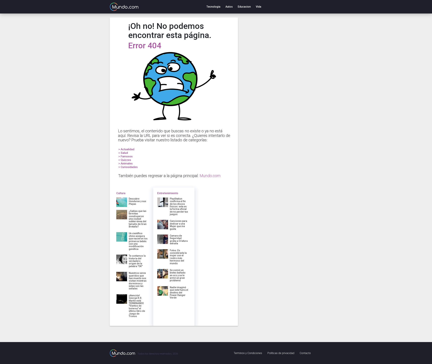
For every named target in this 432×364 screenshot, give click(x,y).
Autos (229, 6)
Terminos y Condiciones (248, 353)
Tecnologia (213, 6)
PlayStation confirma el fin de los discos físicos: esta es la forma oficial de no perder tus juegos (179, 206)
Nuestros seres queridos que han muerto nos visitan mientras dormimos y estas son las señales (137, 281)
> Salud (123, 152)
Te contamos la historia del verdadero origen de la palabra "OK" (137, 261)
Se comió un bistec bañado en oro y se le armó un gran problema (177, 275)
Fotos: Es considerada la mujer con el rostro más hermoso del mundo (178, 257)
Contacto (305, 353)
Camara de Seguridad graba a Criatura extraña (179, 239)
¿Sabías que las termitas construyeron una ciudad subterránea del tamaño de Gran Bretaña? (137, 219)
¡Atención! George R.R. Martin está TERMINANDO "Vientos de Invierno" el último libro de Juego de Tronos (137, 306)
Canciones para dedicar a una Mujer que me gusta (178, 225)
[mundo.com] (122, 353)
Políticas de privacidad (280, 353)
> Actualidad (126, 149)
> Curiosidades (128, 167)
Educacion (244, 6)
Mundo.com (210, 175)
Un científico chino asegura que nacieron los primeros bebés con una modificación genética (138, 241)
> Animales (125, 163)
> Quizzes (124, 160)
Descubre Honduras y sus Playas (137, 201)
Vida (258, 6)
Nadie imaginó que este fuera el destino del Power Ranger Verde (179, 292)
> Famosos (125, 156)
